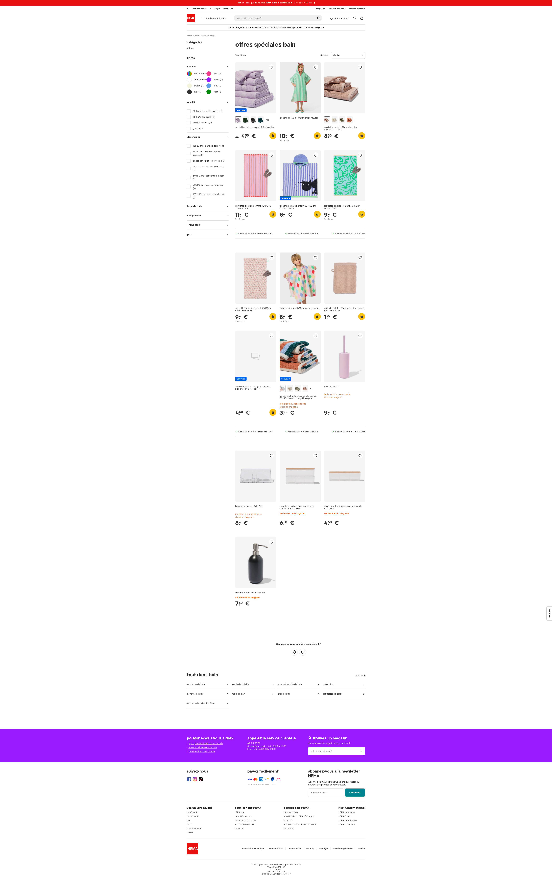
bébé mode (192, 812)
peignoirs (327, 684)
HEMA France (344, 816)
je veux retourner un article (203, 747)
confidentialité (276, 848)
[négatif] (302, 652)
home (189, 35)
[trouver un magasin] (361, 751)
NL (188, 9)
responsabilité (294, 848)
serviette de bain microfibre (201, 703)
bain (197, 35)
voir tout (360, 675)
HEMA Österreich (346, 824)
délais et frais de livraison (202, 751)
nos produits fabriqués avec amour (300, 824)
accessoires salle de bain (290, 684)
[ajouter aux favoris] (271, 67)
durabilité (288, 820)
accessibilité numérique (253, 848)
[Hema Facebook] (189, 779)
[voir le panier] (361, 18)
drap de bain (284, 694)
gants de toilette (240, 684)
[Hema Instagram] (195, 779)
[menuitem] (188, 9)
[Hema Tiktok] (201, 779)
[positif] (294, 652)
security (310, 848)
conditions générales (343, 848)
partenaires (289, 828)
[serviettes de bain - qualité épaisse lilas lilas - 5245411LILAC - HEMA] (238, 120)
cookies (361, 848)
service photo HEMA (244, 824)
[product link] (255, 87)
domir (189, 824)
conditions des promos (245, 820)
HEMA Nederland (346, 812)
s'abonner (355, 792)
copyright (323, 848)
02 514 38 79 (253, 743)
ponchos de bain (195, 694)
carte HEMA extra (242, 816)
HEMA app (239, 812)
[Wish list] (354, 18)
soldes (190, 48)
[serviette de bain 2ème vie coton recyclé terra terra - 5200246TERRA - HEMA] (350, 120)
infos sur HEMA (291, 812)
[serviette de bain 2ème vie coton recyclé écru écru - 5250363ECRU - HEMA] (334, 120)
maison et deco (194, 828)
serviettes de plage (333, 694)
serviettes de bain (196, 684)
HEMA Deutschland (347, 820)
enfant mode (193, 816)
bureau (190, 832)
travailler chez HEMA (293, 816)
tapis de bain (238, 694)
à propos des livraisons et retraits (206, 743)
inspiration (239, 828)
